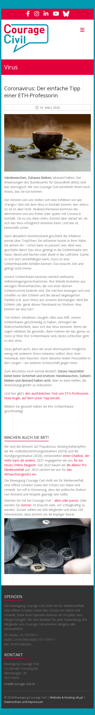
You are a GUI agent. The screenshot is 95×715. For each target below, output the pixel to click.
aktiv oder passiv (66, 500)
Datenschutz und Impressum (23, 702)
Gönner (26, 505)
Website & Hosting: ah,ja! (66, 697)
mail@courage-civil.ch (19, 684)
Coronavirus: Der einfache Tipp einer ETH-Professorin (42, 92)
